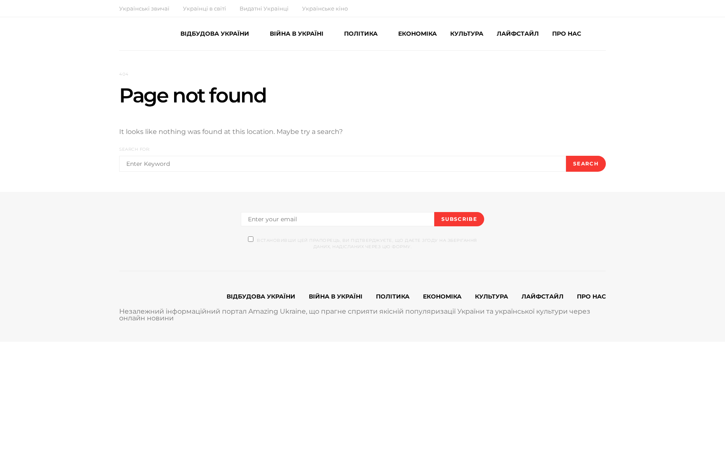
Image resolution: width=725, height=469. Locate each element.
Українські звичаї (144, 8)
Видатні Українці (264, 8)
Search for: (134, 149)
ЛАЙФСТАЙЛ (518, 33)
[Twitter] (584, 8)
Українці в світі (204, 8)
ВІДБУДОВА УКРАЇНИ (214, 33)
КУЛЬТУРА (466, 33)
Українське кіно (325, 8)
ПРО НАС (566, 33)
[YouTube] (593, 8)
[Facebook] (573, 8)
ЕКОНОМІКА (417, 33)
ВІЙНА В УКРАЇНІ (296, 33)
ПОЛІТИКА (361, 33)
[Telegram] (603, 8)
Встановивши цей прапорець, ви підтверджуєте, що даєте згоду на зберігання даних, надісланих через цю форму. (367, 243)
